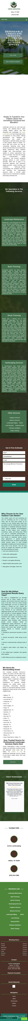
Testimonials (14, 1001)
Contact (14, 1005)
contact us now (17, 751)
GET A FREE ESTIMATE (13, 61)
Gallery (13, 762)
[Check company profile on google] (13, 986)
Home (14, 996)
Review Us (9, 1018)
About (14, 998)
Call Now (13, 55)
